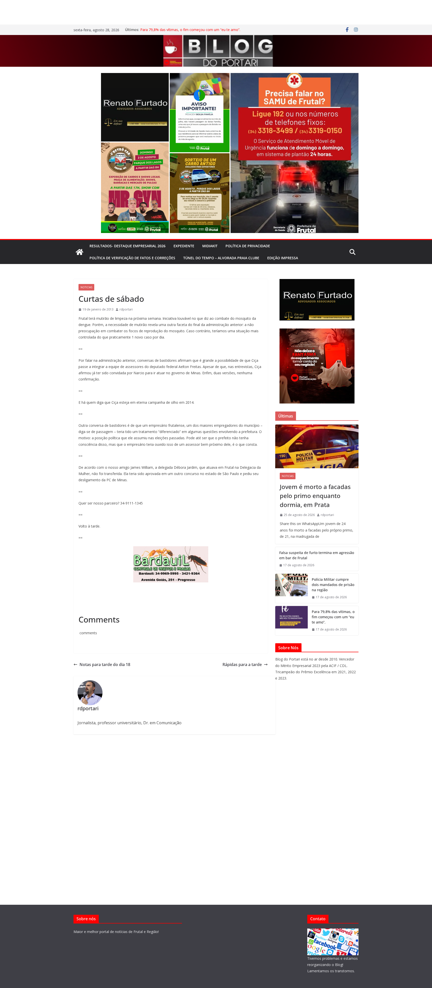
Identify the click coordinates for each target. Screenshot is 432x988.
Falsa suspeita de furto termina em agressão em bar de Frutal (316, 555)
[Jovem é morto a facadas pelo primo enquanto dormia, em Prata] (316, 446)
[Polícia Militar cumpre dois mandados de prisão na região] (291, 588)
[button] (135, 107)
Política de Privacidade (248, 246)
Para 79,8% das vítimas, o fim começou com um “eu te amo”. (190, 29)
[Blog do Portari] (80, 252)
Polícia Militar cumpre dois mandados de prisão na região (333, 584)
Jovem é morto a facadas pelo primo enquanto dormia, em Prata (315, 495)
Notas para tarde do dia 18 (105, 664)
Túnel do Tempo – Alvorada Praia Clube (221, 258)
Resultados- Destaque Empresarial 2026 (128, 246)
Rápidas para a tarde (242, 664)
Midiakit (210, 246)
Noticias (86, 287)
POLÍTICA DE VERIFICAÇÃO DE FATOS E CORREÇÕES (132, 258)
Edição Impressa (282, 258)
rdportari (126, 309)
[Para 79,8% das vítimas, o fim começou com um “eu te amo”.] (291, 620)
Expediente (184, 246)
